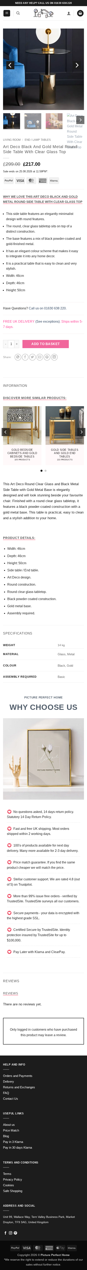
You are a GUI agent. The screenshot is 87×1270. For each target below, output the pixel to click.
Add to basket (45, 344)
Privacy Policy (12, 1179)
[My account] (69, 13)
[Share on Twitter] (32, 357)
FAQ (6, 1093)
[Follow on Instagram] (10, 1233)
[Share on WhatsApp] (18, 357)
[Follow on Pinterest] (15, 1233)
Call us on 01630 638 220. (48, 308)
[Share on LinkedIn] (54, 357)
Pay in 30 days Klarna (17, 1147)
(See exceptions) (47, 321)
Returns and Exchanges (19, 1087)
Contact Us (10, 1098)
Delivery (8, 1081)
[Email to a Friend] (39, 357)
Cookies (8, 1185)
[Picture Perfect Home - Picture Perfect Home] (43, 13)
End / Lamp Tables (38, 139)
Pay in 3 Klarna (13, 1142)
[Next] (77, 65)
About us (9, 1124)
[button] (6, 13)
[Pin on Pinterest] (47, 357)
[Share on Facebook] (25, 357)
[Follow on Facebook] (5, 1233)
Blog (6, 1136)
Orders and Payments (17, 1076)
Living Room (12, 139)
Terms (7, 1173)
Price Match (11, 1130)
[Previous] (10, 65)
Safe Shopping (12, 1191)
